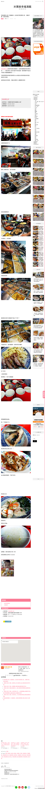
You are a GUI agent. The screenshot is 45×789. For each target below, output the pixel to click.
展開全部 (34, 94)
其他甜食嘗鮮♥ (37, 105)
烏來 (35, 130)
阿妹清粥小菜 (4, 68)
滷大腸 (11, 753)
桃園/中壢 (36, 124)
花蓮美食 (20, 755)
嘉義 (35, 110)
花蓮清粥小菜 (6, 755)
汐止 (35, 127)
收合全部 (37, 94)
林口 (35, 123)
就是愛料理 (35, 141)
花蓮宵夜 (25, 753)
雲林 (35, 138)
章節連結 (4, 600)
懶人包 (36, 117)
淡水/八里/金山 (37, 128)
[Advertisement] (16, 28)
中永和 (36, 102)
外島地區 (36, 113)
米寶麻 (18, 753)
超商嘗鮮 (36, 135)
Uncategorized (36, 96)
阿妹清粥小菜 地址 (8, 756)
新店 (35, 119)
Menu (3, 1)
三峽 (35, 100)
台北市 (36, 107)
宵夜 (6, 753)
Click (44, 394)
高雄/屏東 (36, 139)
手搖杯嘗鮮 (36, 118)
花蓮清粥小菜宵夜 (13, 755)
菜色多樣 (24, 755)
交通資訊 (6, 605)
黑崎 (5, 766)
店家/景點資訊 (7, 603)
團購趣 (36, 111)
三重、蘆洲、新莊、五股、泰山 (40, 101)
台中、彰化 (36, 106)
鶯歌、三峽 (36, 140)
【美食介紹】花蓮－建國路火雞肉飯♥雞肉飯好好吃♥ (14, 686)
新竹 (35, 121)
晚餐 (9, 753)
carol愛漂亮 (35, 95)
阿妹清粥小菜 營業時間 (17, 756)
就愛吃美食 (35, 99)
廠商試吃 (36, 116)
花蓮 (2, 18)
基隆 (35, 112)
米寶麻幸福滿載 (22, 6)
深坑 (35, 129)
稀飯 (15, 753)
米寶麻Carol (7, 18)
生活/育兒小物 (36, 144)
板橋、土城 (36, 122)
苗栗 (35, 134)
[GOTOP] (28, 787)
